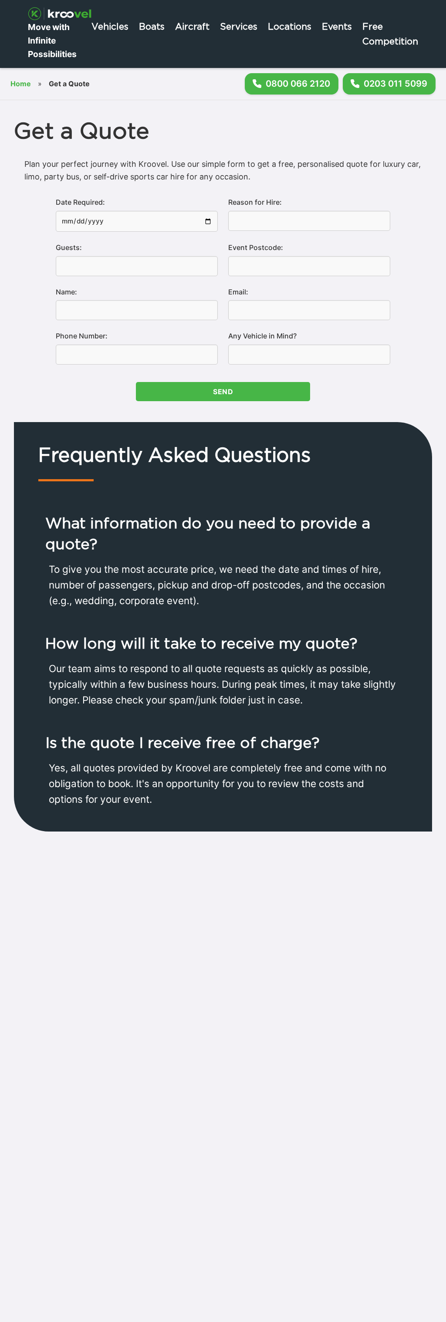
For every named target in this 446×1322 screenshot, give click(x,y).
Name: (66, 291)
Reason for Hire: (255, 202)
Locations (289, 26)
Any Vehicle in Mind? (262, 335)
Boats (152, 26)
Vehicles (109, 26)
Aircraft (192, 26)
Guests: (69, 247)
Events (337, 26)
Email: (238, 291)
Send (223, 391)
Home (20, 83)
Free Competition (390, 33)
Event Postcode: (255, 247)
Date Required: (80, 202)
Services (238, 26)
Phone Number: (82, 335)
